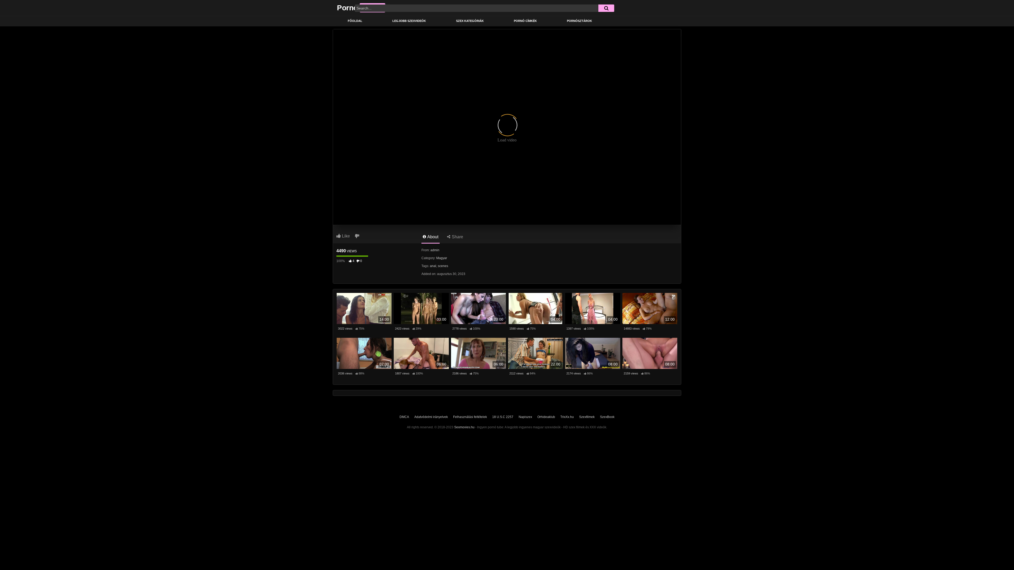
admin (434, 250)
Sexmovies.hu (464, 427)
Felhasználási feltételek (470, 417)
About (432, 237)
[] (606, 8)
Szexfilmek (587, 417)
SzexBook (607, 417)
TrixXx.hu (567, 417)
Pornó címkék (525, 20)
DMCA (404, 417)
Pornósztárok (579, 20)
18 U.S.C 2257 (502, 417)
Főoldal (355, 20)
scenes (443, 266)
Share (457, 237)
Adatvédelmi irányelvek (431, 417)
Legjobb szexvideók (409, 20)
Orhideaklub (546, 417)
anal (433, 266)
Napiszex (525, 417)
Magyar (441, 258)
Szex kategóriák (470, 20)
